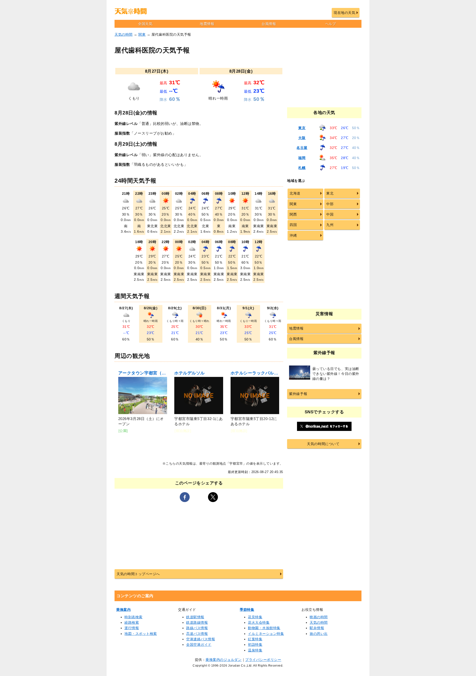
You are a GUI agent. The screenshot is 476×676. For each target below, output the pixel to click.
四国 (293, 225)
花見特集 (255, 617)
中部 (329, 204)
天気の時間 (124, 34)
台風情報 (269, 24)
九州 (329, 225)
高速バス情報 (197, 634)
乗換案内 (123, 610)
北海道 (295, 193)
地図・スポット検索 (140, 634)
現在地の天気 (344, 13)
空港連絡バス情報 (200, 639)
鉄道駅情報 (195, 617)
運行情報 (131, 628)
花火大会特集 (258, 622)
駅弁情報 (317, 628)
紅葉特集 (255, 639)
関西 (293, 214)
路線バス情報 (197, 628)
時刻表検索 (133, 617)
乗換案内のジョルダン (223, 660)
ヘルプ (330, 24)
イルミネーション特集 (266, 634)
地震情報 (207, 24)
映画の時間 (319, 617)
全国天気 (145, 24)
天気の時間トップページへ (138, 574)
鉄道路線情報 (197, 622)
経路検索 (131, 622)
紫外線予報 (298, 394)
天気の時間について (323, 444)
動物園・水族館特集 (264, 628)
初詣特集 (255, 645)
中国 (329, 214)
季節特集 (247, 610)
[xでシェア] (213, 497)
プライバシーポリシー (263, 660)
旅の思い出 (319, 634)
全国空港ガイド (198, 645)
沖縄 (293, 235)
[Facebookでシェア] (185, 497)
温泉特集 (255, 650)
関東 (142, 34)
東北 (329, 193)
